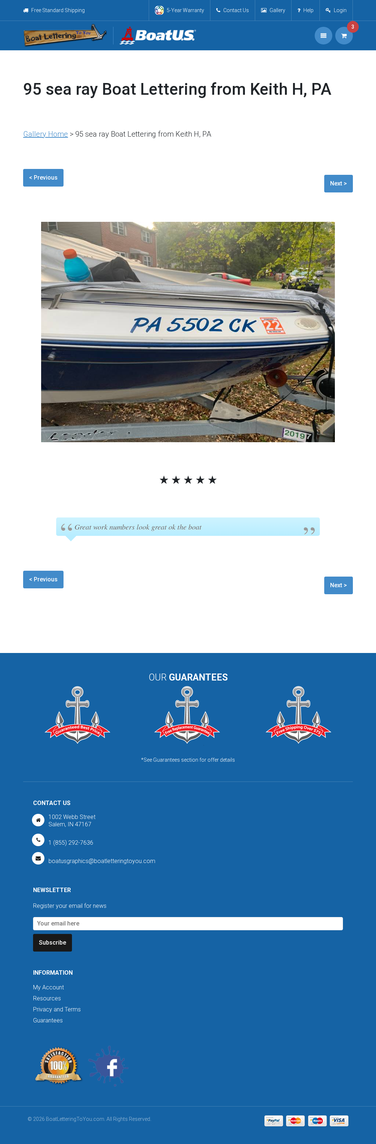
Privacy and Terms (57, 1009)
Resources (47, 998)
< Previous (43, 177)
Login (340, 10)
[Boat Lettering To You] (65, 35)
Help (308, 10)
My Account (48, 987)
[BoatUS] (154, 35)
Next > (338, 183)
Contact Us (236, 10)
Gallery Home (45, 134)
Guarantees (48, 1020)
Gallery (277, 10)
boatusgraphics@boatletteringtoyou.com (101, 861)
